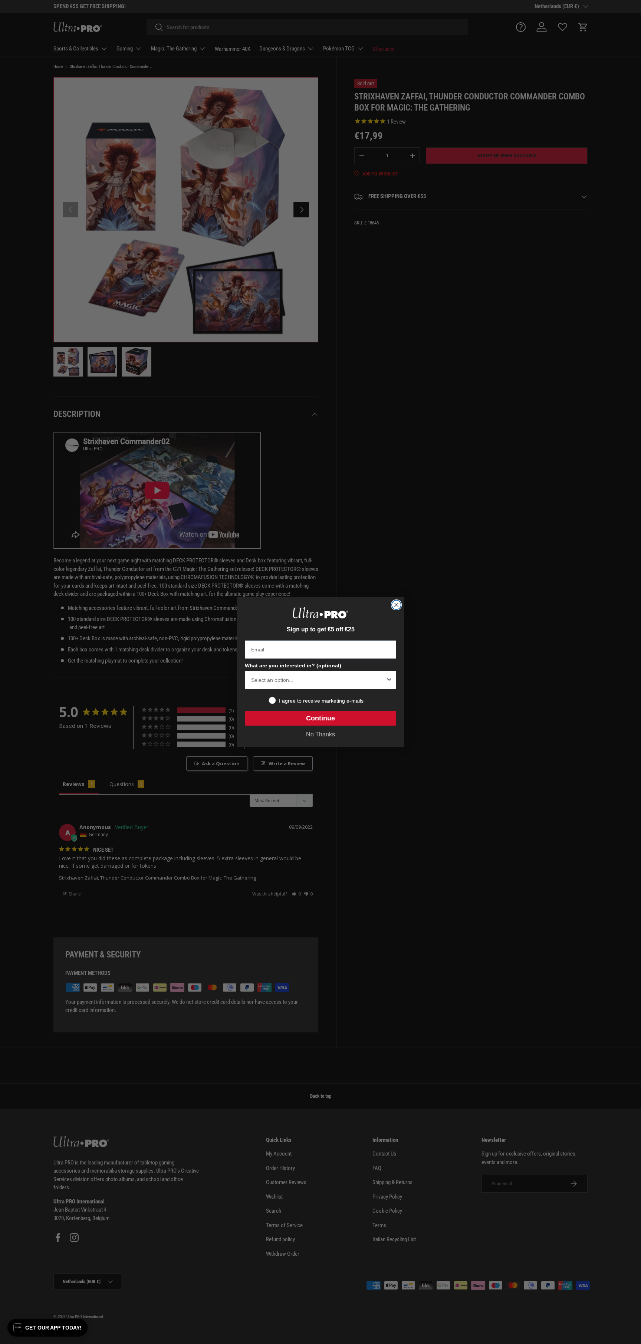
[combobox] (318, 680)
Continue (320, 718)
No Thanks (320, 734)
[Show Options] (389, 680)
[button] (47, 1328)
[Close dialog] (396, 604)
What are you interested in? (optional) (293, 665)
